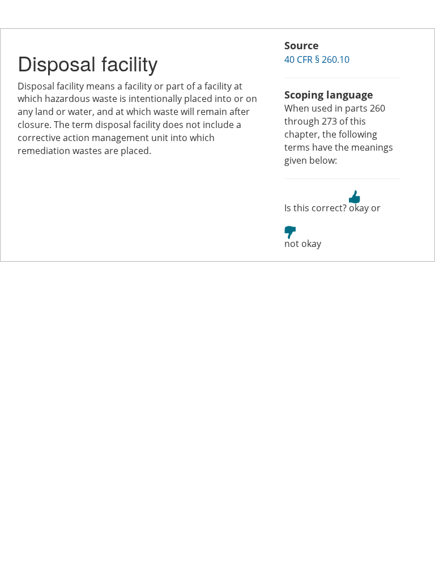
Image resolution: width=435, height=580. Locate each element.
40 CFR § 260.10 (316, 59)
